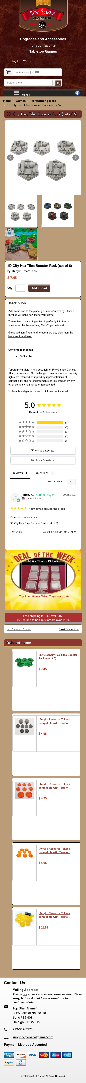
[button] (66, 531)
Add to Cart (39, 288)
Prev (10, 157)
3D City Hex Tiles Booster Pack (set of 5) (34, 523)
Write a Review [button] (44, 450)
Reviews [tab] (17, 473)
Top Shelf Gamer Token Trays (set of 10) (44, 596)
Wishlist (27, 61)
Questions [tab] (42, 473)
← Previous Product (19, 629)
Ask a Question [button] (44, 460)
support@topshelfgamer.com (33, 1037)
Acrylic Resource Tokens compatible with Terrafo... (54, 721)
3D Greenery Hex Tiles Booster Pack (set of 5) (58, 656)
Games (21, 100)
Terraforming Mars (43, 100)
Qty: (10, 287)
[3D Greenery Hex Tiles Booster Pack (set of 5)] (24, 662)
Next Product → (69, 629)
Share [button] (18, 531)
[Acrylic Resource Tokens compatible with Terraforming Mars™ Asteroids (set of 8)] (24, 726)
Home (7, 100)
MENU (26, 94)
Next (75, 157)
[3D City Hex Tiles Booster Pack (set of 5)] (43, 157)
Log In (15, 61)
